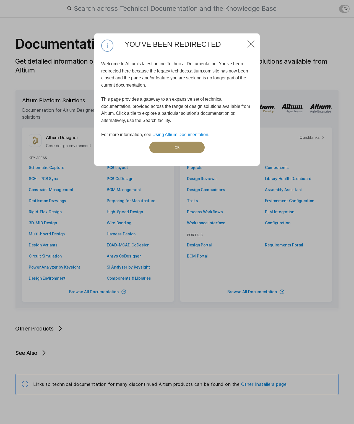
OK (177, 147)
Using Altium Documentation (180, 134)
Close (248, 42)
